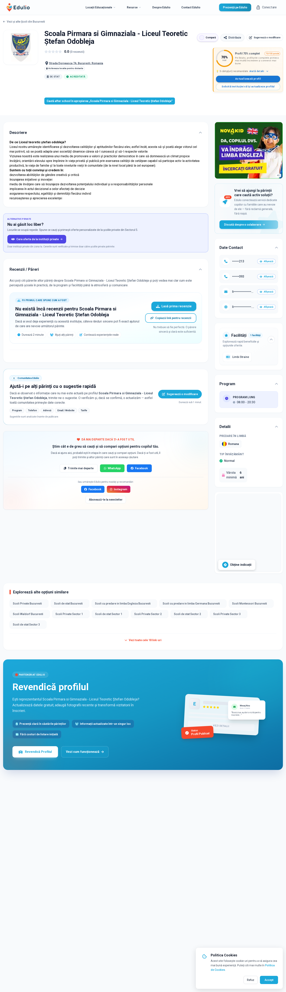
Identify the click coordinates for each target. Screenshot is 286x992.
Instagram (120, 489)
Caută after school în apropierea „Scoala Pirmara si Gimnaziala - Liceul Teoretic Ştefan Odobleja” (110, 101)
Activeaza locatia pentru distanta (65, 68)
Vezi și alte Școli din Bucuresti (26, 21)
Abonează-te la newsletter (106, 499)
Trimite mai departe (81, 468)
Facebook (141, 468)
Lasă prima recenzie (176, 306)
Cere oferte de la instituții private (37, 239)
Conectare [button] (269, 7)
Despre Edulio (161, 7)
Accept (269, 979)
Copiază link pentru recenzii (173, 318)
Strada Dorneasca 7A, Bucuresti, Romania (76, 63)
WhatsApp (114, 468)
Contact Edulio (190, 7)
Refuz (250, 979)
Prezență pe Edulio (235, 7)
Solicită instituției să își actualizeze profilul (248, 86)
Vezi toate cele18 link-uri (145, 640)
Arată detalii (256, 71)
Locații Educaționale (99, 7)
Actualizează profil (248, 78)
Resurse (132, 7)
